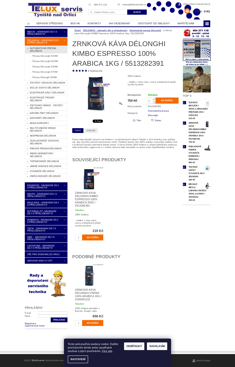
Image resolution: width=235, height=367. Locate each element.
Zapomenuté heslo (35, 325)
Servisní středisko (49, 23)
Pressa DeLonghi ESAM (45, 66)
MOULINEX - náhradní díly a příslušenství (43, 203)
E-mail (28, 313)
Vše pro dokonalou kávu (43, 254)
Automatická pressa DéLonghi (43, 49)
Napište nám (185, 23)
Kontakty (94, 23)
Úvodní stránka (28, 23)
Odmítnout (134, 346)
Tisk (139, 120)
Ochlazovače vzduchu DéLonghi (44, 142)
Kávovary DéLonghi (42, 118)
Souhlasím (157, 346)
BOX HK (75, 23)
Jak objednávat (119, 23)
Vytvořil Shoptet (203, 360)
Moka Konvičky (39, 123)
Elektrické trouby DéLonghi (42, 99)
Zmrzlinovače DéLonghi (45, 176)
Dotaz (158, 120)
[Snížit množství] (154, 102)
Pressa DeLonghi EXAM (45, 56)
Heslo (27, 316)
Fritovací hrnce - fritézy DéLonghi (46, 107)
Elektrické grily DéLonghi (47, 92)
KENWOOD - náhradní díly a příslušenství (43, 186)
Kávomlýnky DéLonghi (44, 113)
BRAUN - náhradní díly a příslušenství (42, 32)
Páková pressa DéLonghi (46, 148)
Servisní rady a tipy (39, 260)
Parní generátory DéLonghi (41, 155)
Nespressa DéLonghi (43, 135)
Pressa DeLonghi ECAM (45, 61)
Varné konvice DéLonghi (45, 166)
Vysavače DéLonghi (42, 171)
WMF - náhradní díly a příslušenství (41, 238)
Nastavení (77, 359)
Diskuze (91, 130)
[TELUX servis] (56, 10)
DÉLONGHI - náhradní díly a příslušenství (43, 41)
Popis (78, 130)
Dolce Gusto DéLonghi (44, 87)
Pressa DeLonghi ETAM (45, 72)
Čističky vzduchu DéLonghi (47, 82)
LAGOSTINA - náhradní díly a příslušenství (40, 246)
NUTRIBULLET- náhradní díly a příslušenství (41, 212)
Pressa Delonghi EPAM (44, 77)
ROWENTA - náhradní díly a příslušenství (42, 221)
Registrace (203, 4)
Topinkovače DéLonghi (44, 161)
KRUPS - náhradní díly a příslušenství (42, 195)
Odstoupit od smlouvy (154, 23)
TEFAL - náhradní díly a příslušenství (41, 229)
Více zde (107, 351)
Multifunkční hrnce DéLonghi (43, 129)
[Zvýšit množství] (154, 99)
